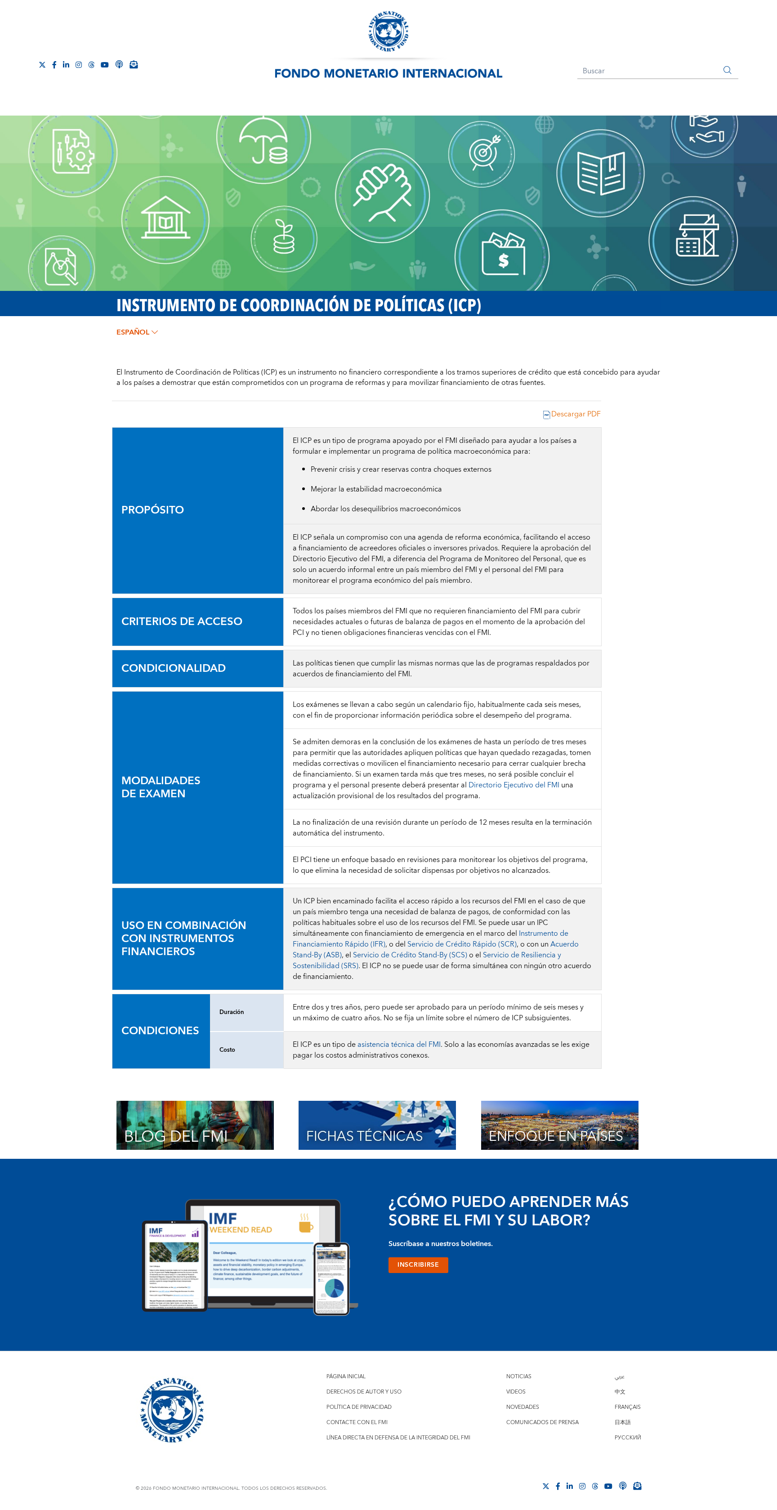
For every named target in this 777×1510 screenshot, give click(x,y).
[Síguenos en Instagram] (79, 64)
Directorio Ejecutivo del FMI (514, 785)
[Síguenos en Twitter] (42, 64)
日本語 (623, 1422)
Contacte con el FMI (357, 1422)
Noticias (518, 1376)
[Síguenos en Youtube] (105, 64)
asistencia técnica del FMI (399, 1044)
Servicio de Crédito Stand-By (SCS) (410, 955)
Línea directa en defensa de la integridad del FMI (398, 1438)
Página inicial (346, 1376)
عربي (620, 1376)
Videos (516, 1392)
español (132, 332)
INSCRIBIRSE (418, 1265)
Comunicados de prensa (542, 1422)
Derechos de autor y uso (364, 1392)
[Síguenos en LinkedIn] (66, 64)
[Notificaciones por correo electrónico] (134, 64)
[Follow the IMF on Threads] (91, 64)
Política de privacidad (359, 1407)
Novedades (522, 1407)
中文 (620, 1392)
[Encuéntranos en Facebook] (54, 64)
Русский (628, 1438)
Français (628, 1407)
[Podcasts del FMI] (119, 64)
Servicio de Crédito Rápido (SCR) (462, 944)
